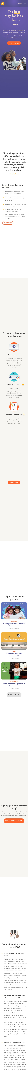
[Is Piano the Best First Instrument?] (14, 641)
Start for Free (14, 43)
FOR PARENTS (14, 621)
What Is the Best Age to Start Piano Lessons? (14, 684)
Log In (20, 4)
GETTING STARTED (14, 681)
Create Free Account (14, 821)
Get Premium (14, 482)
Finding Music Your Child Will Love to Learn (14, 624)
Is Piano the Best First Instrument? (14, 654)
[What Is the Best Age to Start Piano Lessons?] (14, 671)
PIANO (14, 651)
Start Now (8, 223)
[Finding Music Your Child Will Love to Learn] (14, 611)
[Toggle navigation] (25, 3)
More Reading (14, 695)
